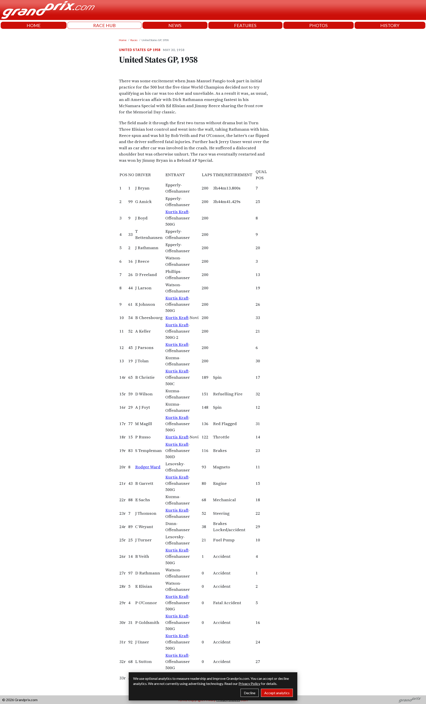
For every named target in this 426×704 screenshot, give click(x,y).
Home (122, 40)
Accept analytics (277, 693)
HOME (34, 25)
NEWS (174, 25)
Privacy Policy (249, 683)
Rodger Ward (147, 467)
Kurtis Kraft (176, 212)
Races (134, 40)
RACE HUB (104, 25)
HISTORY (389, 25)
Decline (249, 693)
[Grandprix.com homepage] (410, 699)
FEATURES (245, 25)
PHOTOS (318, 25)
